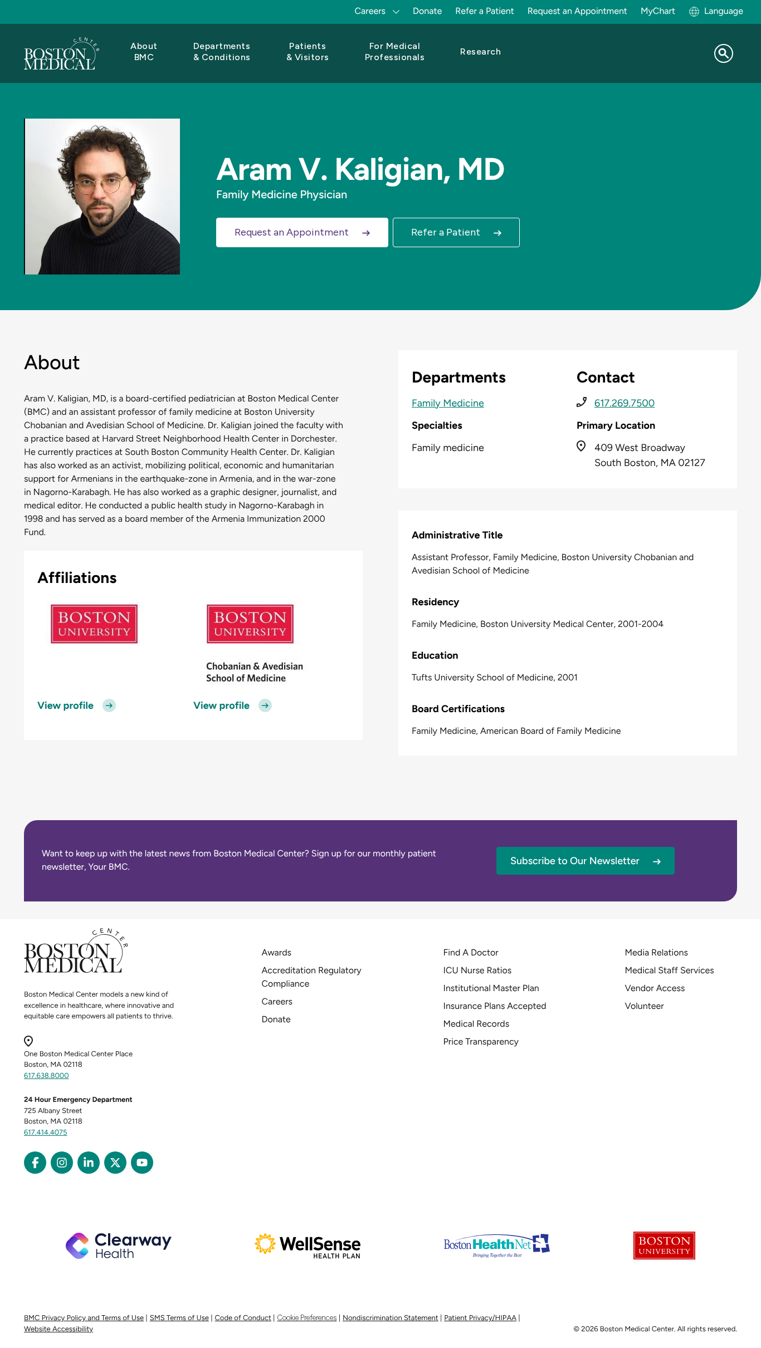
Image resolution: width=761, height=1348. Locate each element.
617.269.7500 (624, 403)
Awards (276, 952)
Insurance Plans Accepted (495, 1006)
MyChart (658, 11)
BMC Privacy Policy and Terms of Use (84, 1318)
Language (723, 11)
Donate (427, 11)
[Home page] (76, 971)
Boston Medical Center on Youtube (142, 1162)
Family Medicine (448, 403)
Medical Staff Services (669, 970)
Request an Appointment (577, 11)
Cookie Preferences (306, 1317)
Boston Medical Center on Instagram (62, 1162)
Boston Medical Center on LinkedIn (88, 1162)
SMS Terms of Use (179, 1318)
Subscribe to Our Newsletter (575, 861)
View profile (65, 705)
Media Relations (656, 952)
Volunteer (644, 1006)
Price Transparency (481, 1041)
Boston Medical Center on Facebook (35, 1162)
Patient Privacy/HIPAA (480, 1318)
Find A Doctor (471, 952)
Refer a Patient (484, 11)
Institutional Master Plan (491, 988)
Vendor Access (655, 988)
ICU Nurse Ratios (477, 970)
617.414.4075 (45, 1133)
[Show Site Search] (723, 53)
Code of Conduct (243, 1318)
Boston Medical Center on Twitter (115, 1162)
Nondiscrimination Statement (390, 1318)
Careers (277, 1001)
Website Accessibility (58, 1329)
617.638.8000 (46, 1076)
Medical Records (476, 1023)
